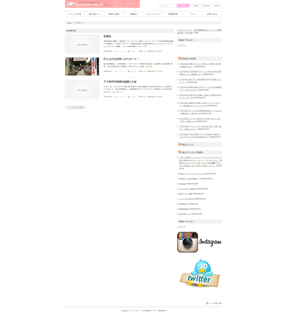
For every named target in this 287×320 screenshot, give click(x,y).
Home (69, 23)
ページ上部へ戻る (215, 303)
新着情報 (133, 51)
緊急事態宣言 (184, 209)
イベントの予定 (75, 14)
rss (217, 5)
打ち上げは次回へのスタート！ (121, 59)
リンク (192, 14)
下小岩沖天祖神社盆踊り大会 (120, 81)
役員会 (107, 36)
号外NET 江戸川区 (188, 59)
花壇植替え (183, 204)
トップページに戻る (75, 107)
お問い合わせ (212, 14)
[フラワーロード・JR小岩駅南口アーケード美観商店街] (102, 6)
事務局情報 (172, 14)
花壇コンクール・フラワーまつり (191, 174)
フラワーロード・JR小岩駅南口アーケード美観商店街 (148, 310)
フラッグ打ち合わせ (186, 199)
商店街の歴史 (114, 14)
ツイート (181, 45)
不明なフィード (187, 144)
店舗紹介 (133, 14)
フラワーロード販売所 (187, 189)
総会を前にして (185, 214)
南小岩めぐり (94, 14)
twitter (196, 5)
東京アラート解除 (185, 194)
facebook (206, 5)
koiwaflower (121, 51)
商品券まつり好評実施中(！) (189, 179)
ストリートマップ (153, 14)
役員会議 (182, 184)
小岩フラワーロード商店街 (192, 152)
